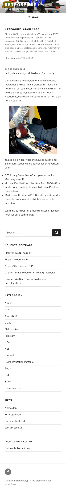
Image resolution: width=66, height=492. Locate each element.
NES (7, 348)
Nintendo (10, 355)
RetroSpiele (21, 4)
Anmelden (11, 408)
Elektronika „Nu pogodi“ (18, 253)
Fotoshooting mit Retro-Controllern (31, 73)
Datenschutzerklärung (17, 448)
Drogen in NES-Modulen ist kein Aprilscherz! (30, 272)
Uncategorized (13, 388)
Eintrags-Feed (13, 414)
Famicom (10, 335)
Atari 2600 (11, 316)
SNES (8, 375)
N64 (7, 342)
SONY (8, 381)
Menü (35, 17)
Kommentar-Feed (15, 421)
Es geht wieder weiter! (17, 259)
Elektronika (11, 329)
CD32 (8, 322)
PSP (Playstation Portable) (19, 361)
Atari (7, 309)
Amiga (8, 303)
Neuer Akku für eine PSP (19, 266)
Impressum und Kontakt (18, 441)
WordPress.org (13, 427)
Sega (8, 368)
